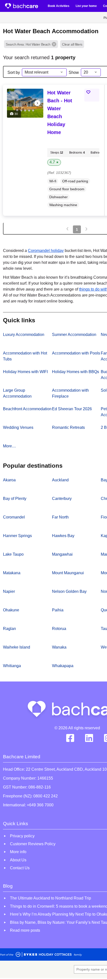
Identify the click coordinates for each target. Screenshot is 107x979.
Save (94, 92)
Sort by (13, 72)
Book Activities (58, 6)
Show (74, 72)
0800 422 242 (45, 796)
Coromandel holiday (46, 250)
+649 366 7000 (40, 805)
